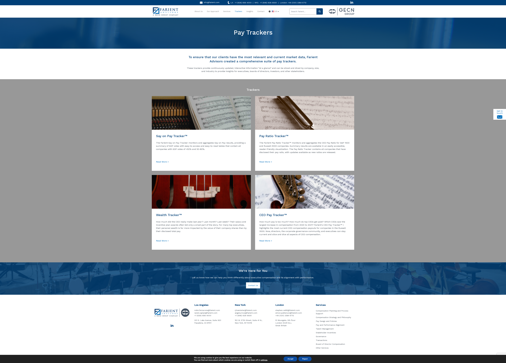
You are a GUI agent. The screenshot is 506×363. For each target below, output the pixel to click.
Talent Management (325, 329)
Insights (249, 11)
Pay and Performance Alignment (330, 325)
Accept (290, 359)
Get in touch (500, 112)
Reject (305, 359)
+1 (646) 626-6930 (268, 3)
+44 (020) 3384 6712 (297, 3)
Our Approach (213, 11)
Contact (260, 11)
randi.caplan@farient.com (205, 313)
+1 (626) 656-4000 (243, 3)
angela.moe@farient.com (246, 313)
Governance (321, 336)
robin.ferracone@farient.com (207, 310)
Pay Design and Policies (326, 321)
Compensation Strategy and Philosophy (333, 317)
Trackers (238, 11)
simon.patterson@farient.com (288, 313)
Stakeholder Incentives (326, 333)
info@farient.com (211, 2)
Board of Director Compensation (330, 344)
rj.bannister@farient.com (246, 310)
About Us (198, 11)
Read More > (162, 162)
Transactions (321, 340)
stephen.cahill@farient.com (287, 310)
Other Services (322, 348)
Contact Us (253, 285)
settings (264, 360)
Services (226, 11)
